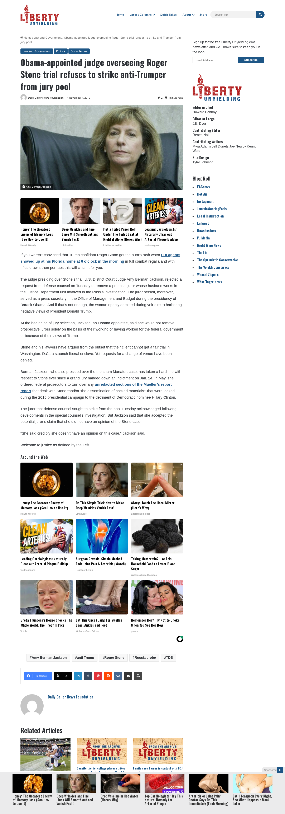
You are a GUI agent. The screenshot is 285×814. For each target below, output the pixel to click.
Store (203, 14)
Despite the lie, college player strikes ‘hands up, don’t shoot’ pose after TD (101, 770)
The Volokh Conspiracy (213, 267)
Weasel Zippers (208, 274)
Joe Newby (237, 146)
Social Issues (79, 51)
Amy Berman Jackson (49, 657)
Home (120, 14)
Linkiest (203, 223)
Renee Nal (201, 135)
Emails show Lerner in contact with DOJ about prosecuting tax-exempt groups (158, 770)
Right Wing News (209, 245)
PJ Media (203, 237)
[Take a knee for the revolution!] (45, 754)
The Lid (202, 252)
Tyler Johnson (203, 162)
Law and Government (48, 37)
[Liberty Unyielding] (39, 14)
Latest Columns (141, 14)
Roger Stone (114, 657)
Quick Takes (168, 14)
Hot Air (202, 194)
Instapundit (205, 201)
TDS (169, 657)
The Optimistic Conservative (217, 259)
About (187, 14)
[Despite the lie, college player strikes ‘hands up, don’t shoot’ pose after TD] (102, 751)
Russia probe (145, 657)
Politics (60, 51)
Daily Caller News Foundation (45, 97)
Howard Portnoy (205, 112)
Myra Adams (202, 146)
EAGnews (203, 186)
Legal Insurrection (210, 216)
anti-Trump (85, 657)
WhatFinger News (209, 281)
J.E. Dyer (199, 123)
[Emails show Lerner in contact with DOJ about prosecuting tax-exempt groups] (158, 751)
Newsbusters (206, 230)
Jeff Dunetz (220, 146)
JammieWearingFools (212, 208)
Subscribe (250, 59)
